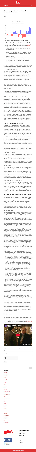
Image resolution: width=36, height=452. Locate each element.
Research (5, 410)
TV (4, 420)
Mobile (5, 401)
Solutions (21, 442)
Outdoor (5, 403)
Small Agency (6, 413)
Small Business (6, 415)
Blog (20, 440)
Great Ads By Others (7, 394)
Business (5, 380)
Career (5, 382)
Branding (5, 379)
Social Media (6, 417)
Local (4, 396)
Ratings (5, 408)
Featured (5, 392)
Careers (21, 444)
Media (5, 399)
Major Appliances (7, 398)
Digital (5, 387)
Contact (21, 445)
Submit (5, 361)
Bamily (5, 377)
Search (5, 411)
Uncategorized (6, 422)
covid (4, 384)
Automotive (6, 375)
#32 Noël (28, 44)
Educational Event (7, 391)
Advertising (5, 372)
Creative (5, 386)
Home (21, 438)
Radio (5, 406)
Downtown (5, 389)
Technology (6, 418)
